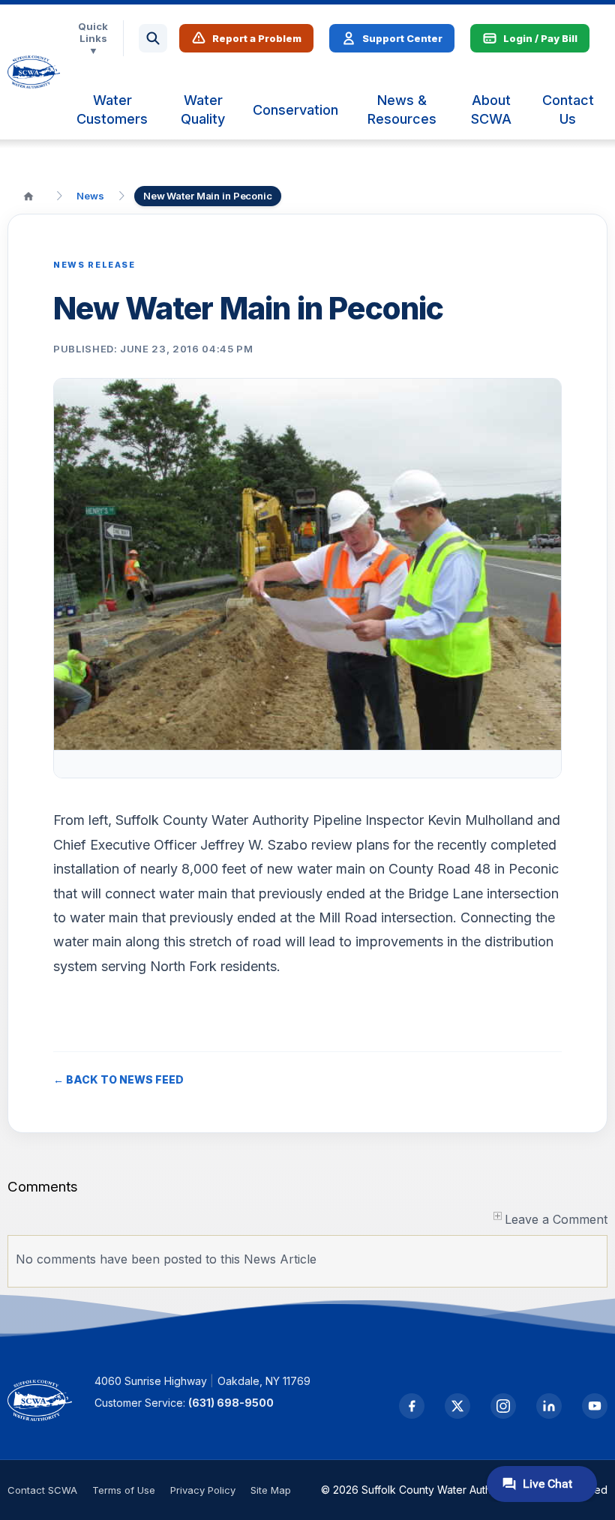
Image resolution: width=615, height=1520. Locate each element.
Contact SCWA (42, 1490)
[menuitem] (112, 109)
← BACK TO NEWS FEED (118, 1079)
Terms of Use (123, 1490)
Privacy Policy (203, 1490)
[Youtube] (595, 1406)
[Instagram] (503, 1406)
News (90, 196)
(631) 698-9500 (231, 1402)
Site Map (270, 1490)
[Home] (29, 195)
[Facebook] (411, 1406)
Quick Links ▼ (93, 38)
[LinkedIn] (549, 1406)
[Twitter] (457, 1406)
